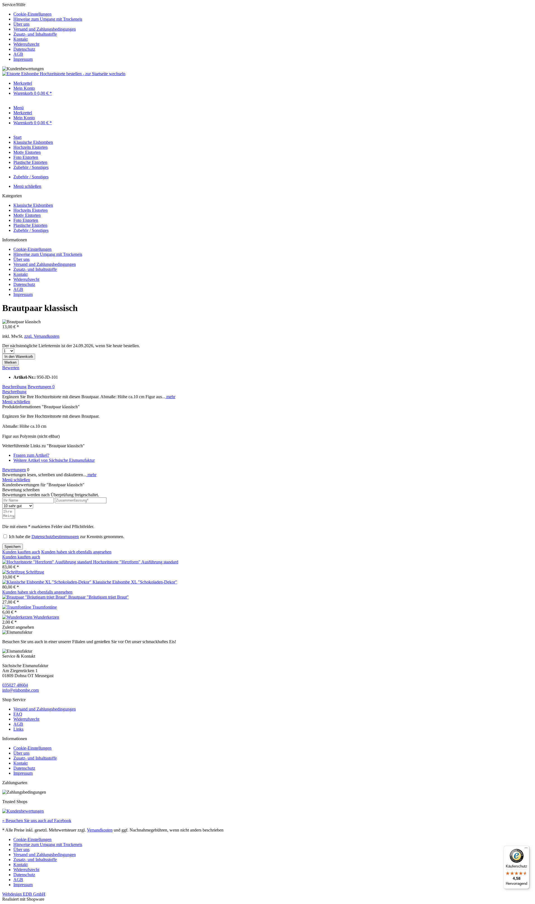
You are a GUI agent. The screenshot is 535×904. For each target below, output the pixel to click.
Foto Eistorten (25, 220)
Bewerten (10, 367)
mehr (170, 396)
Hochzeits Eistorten (30, 210)
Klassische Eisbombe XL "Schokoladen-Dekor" (135, 582)
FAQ (17, 714)
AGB (18, 54)
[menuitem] (273, 14)
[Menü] (526, 849)
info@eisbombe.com (20, 690)
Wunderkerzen (46, 617)
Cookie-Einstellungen (32, 14)
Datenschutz (24, 49)
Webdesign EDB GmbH (23, 894)
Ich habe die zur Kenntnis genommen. (66, 536)
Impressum (23, 59)
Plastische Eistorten (30, 225)
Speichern (12, 547)
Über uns (21, 24)
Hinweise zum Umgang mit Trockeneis (47, 19)
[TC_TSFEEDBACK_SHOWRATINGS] (23, 811)
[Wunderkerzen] (17, 617)
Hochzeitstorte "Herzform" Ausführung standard (135, 562)
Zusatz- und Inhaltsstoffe (35, 34)
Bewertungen (41, 386)
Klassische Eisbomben (33, 205)
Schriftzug (35, 572)
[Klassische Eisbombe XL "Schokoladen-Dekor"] (47, 582)
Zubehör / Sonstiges (30, 230)
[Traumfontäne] (17, 607)
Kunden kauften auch (21, 552)
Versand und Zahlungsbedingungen (44, 29)
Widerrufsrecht (26, 44)
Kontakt (20, 39)
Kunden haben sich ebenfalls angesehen (76, 552)
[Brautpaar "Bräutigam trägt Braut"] (35, 597)
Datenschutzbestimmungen (55, 536)
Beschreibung (14, 386)
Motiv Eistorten (27, 215)
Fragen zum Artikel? (31, 455)
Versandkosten (100, 830)
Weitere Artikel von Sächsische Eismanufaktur (54, 460)
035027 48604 (15, 685)
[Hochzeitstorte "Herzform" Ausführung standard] (47, 562)
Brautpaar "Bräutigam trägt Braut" (98, 597)
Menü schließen (27, 186)
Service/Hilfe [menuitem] (42, 32)
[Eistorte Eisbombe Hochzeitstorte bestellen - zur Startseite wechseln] (63, 73)
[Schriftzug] (14, 572)
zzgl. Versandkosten (41, 336)
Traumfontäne (44, 607)
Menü (18, 107)
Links (18, 729)
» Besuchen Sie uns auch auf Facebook (36, 820)
